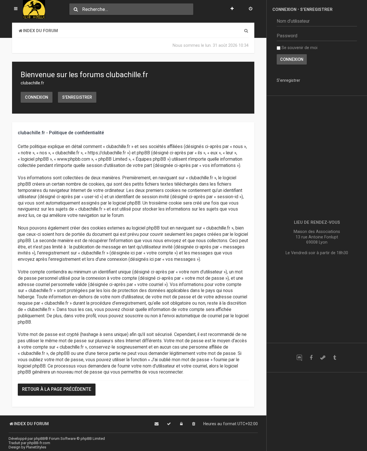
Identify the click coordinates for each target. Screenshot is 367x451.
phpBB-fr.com (38, 443)
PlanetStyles (36, 447)
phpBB (39, 438)
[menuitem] (250, 9)
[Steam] (323, 358)
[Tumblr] (334, 358)
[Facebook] (311, 358)
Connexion (36, 97)
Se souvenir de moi (298, 47)
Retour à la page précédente (56, 389)
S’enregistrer (77, 97)
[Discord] (299, 358)
